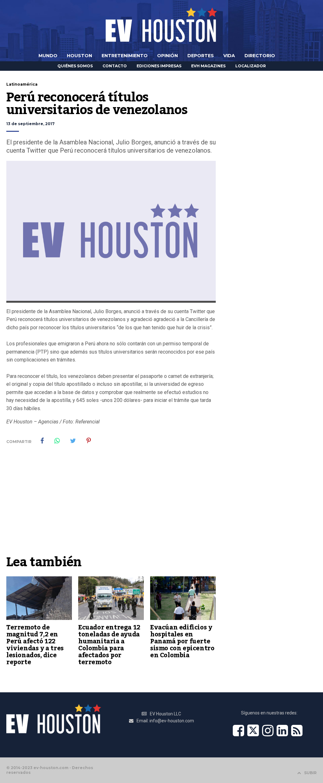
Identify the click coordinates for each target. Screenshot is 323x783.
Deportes (200, 55)
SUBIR (310, 772)
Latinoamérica (22, 84)
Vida (229, 55)
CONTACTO (115, 66)
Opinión (167, 55)
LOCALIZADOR (250, 66)
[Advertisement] (111, 504)
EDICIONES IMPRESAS (159, 66)
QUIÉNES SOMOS (75, 66)
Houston (79, 55)
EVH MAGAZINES (208, 66)
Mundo (47, 55)
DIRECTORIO (259, 55)
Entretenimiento (125, 55)
